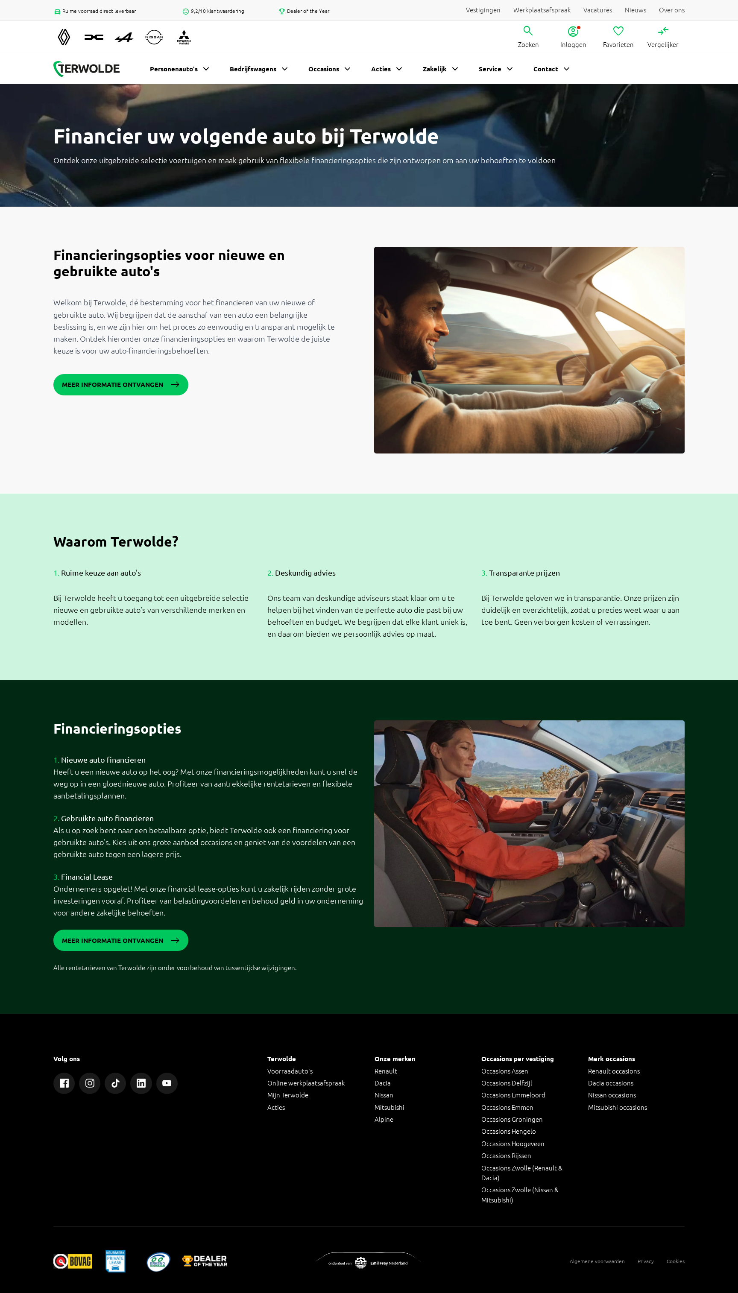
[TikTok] (115, 1083)
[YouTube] (167, 1083)
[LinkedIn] (141, 1083)
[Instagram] (89, 1083)
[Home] (86, 69)
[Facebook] (64, 1083)
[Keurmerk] (72, 1261)
